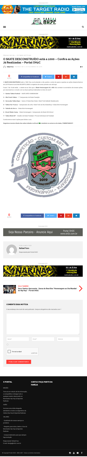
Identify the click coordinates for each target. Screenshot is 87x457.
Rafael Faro (10, 67)
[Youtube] (74, 453)
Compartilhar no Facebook (30, 77)
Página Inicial (9, 55)
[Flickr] (77, 453)
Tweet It (49, 77)
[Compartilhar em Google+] (66, 77)
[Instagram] (70, 453)
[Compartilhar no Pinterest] (58, 77)
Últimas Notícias (24, 55)
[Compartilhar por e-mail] (74, 77)
